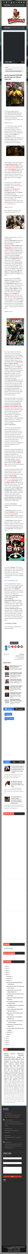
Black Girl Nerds (8, 1113)
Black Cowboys (20, 1090)
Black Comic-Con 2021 (12, 1090)
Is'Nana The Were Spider (12, 166)
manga (22, 1091)
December (9, 976)
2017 (7, 1038)
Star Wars (16, 1066)
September (9, 1032)
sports (18, 1074)
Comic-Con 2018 (7, 1082)
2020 (7, 970)
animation (6, 1062)
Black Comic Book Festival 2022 (10, 1089)
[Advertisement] (14, 46)
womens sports (16, 1093)
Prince (5, 1069)
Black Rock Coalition (13, 1086)
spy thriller (21, 1070)
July (8, 1036)
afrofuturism (21, 1068)
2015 (7, 1042)
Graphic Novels (14, 1085)
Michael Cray (9, 249)
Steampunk (9, 1097)
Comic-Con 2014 (20, 1086)
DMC (17, 358)
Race (17, 1076)
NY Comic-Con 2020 (15, 1091)
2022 (7, 966)
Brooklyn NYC (17, 1072)
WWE (20, 1091)
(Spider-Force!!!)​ (9, 207)
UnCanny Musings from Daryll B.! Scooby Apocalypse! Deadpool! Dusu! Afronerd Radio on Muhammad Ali (16, 800)
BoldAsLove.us (8, 1142)
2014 (7, 1044)
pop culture (12, 1059)
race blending (7, 1074)
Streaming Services (20, 1081)
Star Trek (22, 1082)
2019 (7, 972)
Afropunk (19, 1069)
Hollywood (16, 1062)
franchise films (8, 1065)
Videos (19, 1076)
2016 (7, 1040)
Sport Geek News (12, 1069)
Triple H (13, 1097)
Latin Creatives (17, 1095)
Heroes (22, 1064)
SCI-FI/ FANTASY (9, 69)
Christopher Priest (17, 406)
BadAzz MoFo (8, 1135)
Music (5, 1064)
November (9, 978)
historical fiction (12, 1102)
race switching (14, 1070)
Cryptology (12, 1095)
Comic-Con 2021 (9, 1099)
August (8, 1034)
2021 (7, 968)
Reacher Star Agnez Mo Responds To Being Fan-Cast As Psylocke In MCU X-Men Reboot (14, 1123)
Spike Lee (14, 1081)
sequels (22, 1066)
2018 (7, 974)
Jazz (10, 1081)
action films (7, 1070)
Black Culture (20, 1061)
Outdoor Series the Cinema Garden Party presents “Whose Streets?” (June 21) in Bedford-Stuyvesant (13, 1146)
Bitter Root (16, 258)
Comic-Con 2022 (7, 1085)
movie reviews (16, 1065)
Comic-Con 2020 (7, 1087)
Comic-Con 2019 (7, 1091)
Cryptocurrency (20, 1073)
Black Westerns (17, 1098)
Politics (11, 1062)
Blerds (6, 1054)
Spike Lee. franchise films (9, 1076)
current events (6, 1102)
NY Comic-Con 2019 (20, 1099)
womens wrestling (18, 1097)
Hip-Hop (14, 1099)
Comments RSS (16, 1251)
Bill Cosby (22, 1087)
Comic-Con (21, 1078)
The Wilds (11, 512)
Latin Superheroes (15, 1087)
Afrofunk (22, 1083)
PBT (19, 1249)
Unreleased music (16, 1083)
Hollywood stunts (15, 1082)
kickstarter (15, 1079)
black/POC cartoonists (9, 1072)
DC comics (13, 1061)
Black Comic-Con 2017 (8, 1094)
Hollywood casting (14, 1064)
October (8, 980)
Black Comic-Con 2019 (17, 1094)
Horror (11, 1066)
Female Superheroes (8, 1083)
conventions (14, 1074)
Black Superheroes (14, 1078)
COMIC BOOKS (14, 1055)
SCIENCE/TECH (9, 1057)
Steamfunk (15, 1101)
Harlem (22, 1074)
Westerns (19, 1085)
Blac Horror (22, 1093)
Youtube (10, 1079)
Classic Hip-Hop (13, 1073)
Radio (22, 1069)
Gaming (22, 1062)
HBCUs (5, 1079)
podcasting (6, 1068)
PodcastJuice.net (8, 1128)
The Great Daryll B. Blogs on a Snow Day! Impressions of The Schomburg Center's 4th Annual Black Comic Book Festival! (17, 769)
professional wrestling (8, 1093)
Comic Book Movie (9, 1120)
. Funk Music (16, 1077)
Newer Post (6, 654)
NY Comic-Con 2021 (8, 1101)
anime (10, 1068)
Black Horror (15, 1068)
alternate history (21, 1101)
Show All (23, 1150)
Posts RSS (10, 1251)
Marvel (18, 1059)
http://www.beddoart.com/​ (11, 580)
